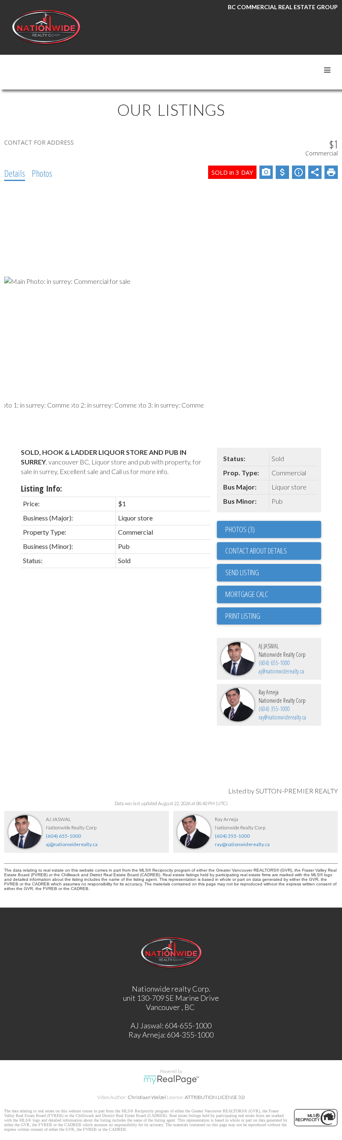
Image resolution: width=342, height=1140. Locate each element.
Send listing (242, 572)
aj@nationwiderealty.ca (281, 671)
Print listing (242, 616)
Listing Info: (41, 488)
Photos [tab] (42, 173)
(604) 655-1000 (274, 663)
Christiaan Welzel (147, 1097)
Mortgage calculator (273, 594)
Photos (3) (240, 529)
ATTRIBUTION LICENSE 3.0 (215, 1097)
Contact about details (256, 551)
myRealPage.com (171, 1080)
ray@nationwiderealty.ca (282, 717)
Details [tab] (14, 173)
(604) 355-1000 (274, 709)
